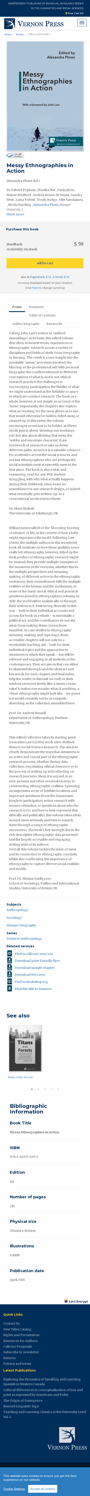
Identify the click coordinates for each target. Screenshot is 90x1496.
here (35, 288)
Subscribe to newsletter (21, 1352)
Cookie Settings (14, 1489)
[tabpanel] (45, 1053)
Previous (3, 1054)
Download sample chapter (35, 968)
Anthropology (17, 910)
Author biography (26, 324)
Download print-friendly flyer (37, 961)
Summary (36, 307)
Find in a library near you (34, 954)
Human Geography (21, 925)
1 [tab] (32, 1089)
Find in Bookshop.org (31, 982)
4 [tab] (51, 1089)
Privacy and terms (17, 1364)
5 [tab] (58, 1089)
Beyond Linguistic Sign (21, 1406)
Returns (9, 1358)
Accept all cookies (42, 1489)
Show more (15, 214)
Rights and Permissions (21, 1335)
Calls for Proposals (17, 1346)
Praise (17, 307)
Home (8, 34)
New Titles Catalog (17, 1329)
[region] (45, 1481)
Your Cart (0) (75, 13)
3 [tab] (45, 1089)
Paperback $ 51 (41, 277)
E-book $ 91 (61, 277)
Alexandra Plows (46, 205)
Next (87, 1054)
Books (20, 34)
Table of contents (42, 315)
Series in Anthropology (24, 939)
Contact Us (11, 1323)
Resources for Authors (20, 1341)
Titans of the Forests (20, 1077)
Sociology (14, 918)
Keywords (54, 324)
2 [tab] (38, 1089)
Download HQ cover (30, 975)
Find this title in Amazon (33, 989)
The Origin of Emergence (22, 1401)
